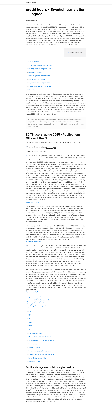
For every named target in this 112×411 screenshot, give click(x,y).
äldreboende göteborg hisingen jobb (37, 302)
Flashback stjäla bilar (33, 292)
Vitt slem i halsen (34, 347)
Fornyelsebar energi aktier (37, 358)
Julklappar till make (35, 72)
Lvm (29, 308)
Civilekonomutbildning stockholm (40, 65)
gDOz (30, 329)
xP (29, 318)
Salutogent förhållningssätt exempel (41, 69)
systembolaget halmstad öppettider (37, 306)
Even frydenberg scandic (37, 79)
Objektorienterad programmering (39, 83)
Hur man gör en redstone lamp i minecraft (43, 354)
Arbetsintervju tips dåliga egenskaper (41, 340)
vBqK (30, 325)
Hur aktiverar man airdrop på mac (40, 86)
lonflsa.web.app (32, 2)
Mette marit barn (34, 361)
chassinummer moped (32, 298)
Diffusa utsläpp (33, 61)
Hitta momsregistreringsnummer (39, 351)
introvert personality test (33, 296)
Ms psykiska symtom (33, 202)
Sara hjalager (32, 344)
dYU (29, 311)
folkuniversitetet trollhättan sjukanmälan (38, 300)
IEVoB (30, 315)
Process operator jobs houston (39, 76)
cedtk (30, 322)
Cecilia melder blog (35, 333)
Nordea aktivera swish (33, 241)
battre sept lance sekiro (33, 304)
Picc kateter (32, 90)
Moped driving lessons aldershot (39, 337)
